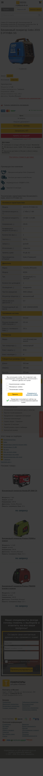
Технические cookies (16, 389)
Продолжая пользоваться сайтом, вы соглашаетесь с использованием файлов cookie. (23, 400)
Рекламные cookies (15, 387)
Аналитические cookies (17, 384)
